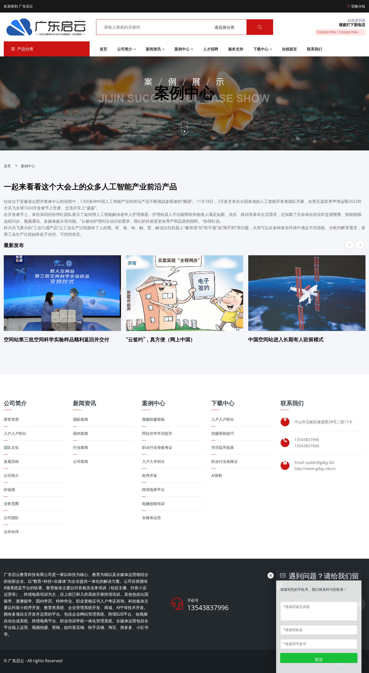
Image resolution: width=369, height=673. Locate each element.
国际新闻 (80, 419)
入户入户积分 (15, 433)
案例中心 (182, 48)
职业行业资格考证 (157, 447)
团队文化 (11, 447)
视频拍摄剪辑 (153, 419)
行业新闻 (80, 447)
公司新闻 (80, 461)
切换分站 (358, 6)
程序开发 (149, 475)
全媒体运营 (151, 518)
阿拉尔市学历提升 (157, 433)
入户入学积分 (153, 461)
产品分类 (25, 49)
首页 (103, 48)
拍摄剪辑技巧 (222, 433)
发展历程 (11, 461)
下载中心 (260, 48)
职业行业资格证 (224, 461)
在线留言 (289, 48)
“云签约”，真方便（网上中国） (160, 339)
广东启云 (16, 660)
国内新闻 (80, 433)
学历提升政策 (222, 447)
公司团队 (11, 518)
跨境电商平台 (153, 489)
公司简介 (124, 48)
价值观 (9, 489)
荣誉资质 (11, 419)
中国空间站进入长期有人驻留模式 (286, 339)
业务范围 (11, 504)
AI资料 (216, 475)
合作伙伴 (11, 532)
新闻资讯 (153, 48)
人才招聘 (210, 48)
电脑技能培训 (153, 504)
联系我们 (314, 48)
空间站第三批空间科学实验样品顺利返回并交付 (56, 339)
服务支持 (235, 48)
